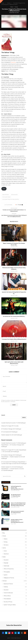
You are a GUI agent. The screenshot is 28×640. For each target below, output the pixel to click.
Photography (15, 571)
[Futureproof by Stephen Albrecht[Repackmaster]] (14, 328)
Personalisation (15, 598)
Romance (15, 545)
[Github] (22, 633)
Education (15, 560)
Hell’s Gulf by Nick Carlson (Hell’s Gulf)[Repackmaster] (14, 362)
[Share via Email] (22, 204)
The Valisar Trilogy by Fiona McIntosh (10, 199)
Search (3, 415)
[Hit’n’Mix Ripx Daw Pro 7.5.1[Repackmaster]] (5, 496)
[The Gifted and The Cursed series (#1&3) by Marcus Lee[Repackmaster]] (14, 305)
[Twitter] (6, 633)
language (15, 562)
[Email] (19, 633)
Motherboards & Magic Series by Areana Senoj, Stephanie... (14, 268)
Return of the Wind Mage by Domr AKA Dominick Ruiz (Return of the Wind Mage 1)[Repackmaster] (18, 504)
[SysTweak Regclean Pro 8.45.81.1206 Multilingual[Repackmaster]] (5, 488)
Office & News (15, 595)
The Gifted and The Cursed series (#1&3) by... (14, 316)
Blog (14, 533)
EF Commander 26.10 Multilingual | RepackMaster (13, 461)
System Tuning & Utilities (15, 604)
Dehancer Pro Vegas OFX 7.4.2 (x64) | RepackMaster (13, 450)
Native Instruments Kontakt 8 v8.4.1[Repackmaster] (17, 512)
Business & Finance (15, 583)
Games (14, 548)
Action (15, 551)
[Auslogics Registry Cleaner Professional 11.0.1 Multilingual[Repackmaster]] (5, 521)
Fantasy (15, 542)
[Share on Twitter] (19, 204)
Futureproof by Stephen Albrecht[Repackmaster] (14, 339)
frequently (13, 62)
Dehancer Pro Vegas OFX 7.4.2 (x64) (9, 426)
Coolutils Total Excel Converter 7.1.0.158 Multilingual (13, 423)
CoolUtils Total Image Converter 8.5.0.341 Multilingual (14, 463)
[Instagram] (9, 633)
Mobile (14, 556)
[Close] (1, 1)
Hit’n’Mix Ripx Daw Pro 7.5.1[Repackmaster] (16, 495)
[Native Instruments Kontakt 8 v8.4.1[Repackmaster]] (5, 513)
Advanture (15, 553)
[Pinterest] (12, 633)
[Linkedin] (15, 633)
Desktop (15, 586)
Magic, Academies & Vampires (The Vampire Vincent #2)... (14, 244)
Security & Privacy (15, 601)
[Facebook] (3, 633)
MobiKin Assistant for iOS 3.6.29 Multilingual (11, 435)
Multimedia (15, 565)
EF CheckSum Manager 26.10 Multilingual (11, 429)
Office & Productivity (15, 568)
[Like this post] (16, 204)
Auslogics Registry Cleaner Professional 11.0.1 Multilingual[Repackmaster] (17, 521)
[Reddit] (25, 633)
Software (14, 580)
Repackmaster (14, 194)
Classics (15, 539)
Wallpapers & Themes (15, 577)
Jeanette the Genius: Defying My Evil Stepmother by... (14, 292)
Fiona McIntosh (5, 194)
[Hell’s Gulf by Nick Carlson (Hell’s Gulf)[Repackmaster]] (14, 351)
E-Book (8, 3)
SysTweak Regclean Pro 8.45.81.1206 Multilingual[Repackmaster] (17, 488)
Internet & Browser (15, 592)
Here (4, 188)
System (15, 574)
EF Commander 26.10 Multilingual (9, 432)
